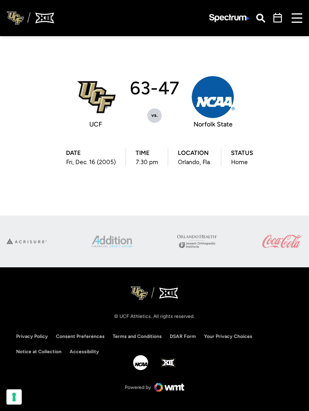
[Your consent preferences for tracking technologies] (14, 397)
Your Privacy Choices (228, 336)
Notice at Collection (39, 351)
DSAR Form (183, 336)
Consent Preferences (80, 336)
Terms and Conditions (137, 336)
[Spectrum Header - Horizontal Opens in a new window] (229, 18)
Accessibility (84, 351)
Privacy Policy (32, 336)
